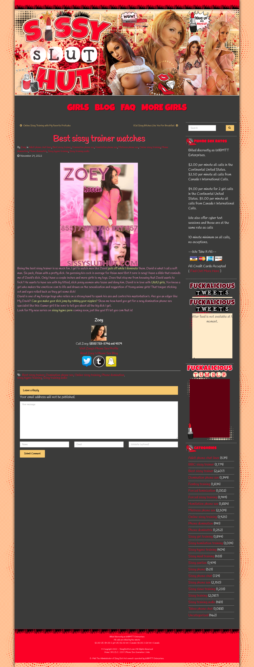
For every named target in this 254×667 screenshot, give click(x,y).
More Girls (164, 108)
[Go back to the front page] (127, 52)
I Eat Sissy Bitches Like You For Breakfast (154, 125)
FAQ (128, 108)
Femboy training (199, 484)
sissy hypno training (29, 378)
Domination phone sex (83, 147)
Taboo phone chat (200, 608)
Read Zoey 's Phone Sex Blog (99, 353)
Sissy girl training (200, 536)
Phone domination (113, 375)
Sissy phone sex (199, 582)
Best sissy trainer (62, 147)
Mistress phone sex (128, 147)
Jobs (148, 652)
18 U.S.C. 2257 (117, 652)
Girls (78, 108)
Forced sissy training (202, 497)
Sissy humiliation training (205, 543)
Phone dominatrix (38, 151)
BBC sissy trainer (201, 464)
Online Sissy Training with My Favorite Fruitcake (47, 125)
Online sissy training (150, 147)
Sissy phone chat (200, 576)
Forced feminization (201, 490)
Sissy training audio (79, 151)
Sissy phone (196, 569)
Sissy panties (197, 563)
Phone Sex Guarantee (135, 652)
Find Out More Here (204, 271)
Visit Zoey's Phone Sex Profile (98, 348)
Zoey (23, 147)
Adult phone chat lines (40, 147)
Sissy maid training (201, 556)
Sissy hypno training (58, 151)
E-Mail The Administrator (101, 658)
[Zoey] (99, 333)
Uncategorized (198, 615)
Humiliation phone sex (106, 147)
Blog (105, 108)
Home (106, 652)
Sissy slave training (201, 589)
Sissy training (197, 595)
